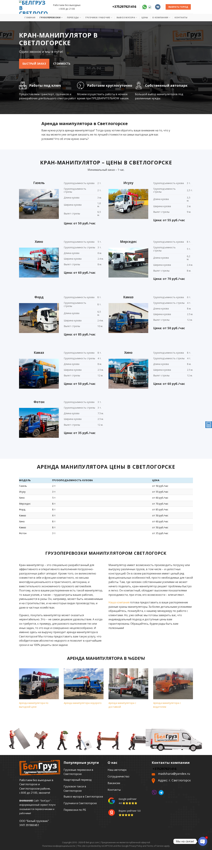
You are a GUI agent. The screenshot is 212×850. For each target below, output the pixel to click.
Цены (144, 17)
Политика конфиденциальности (58, 845)
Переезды (73, 17)
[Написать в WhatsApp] (144, 6)
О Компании (160, 17)
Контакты (181, 17)
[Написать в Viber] (154, 792)
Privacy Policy (135, 845)
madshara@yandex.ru (174, 773)
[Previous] (18, 692)
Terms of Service (155, 845)
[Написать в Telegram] (151, 6)
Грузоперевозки (50, 17)
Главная (30, 17)
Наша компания (118, 602)
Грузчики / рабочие (97, 17)
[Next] (193, 692)
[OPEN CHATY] (202, 841)
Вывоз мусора (126, 17)
